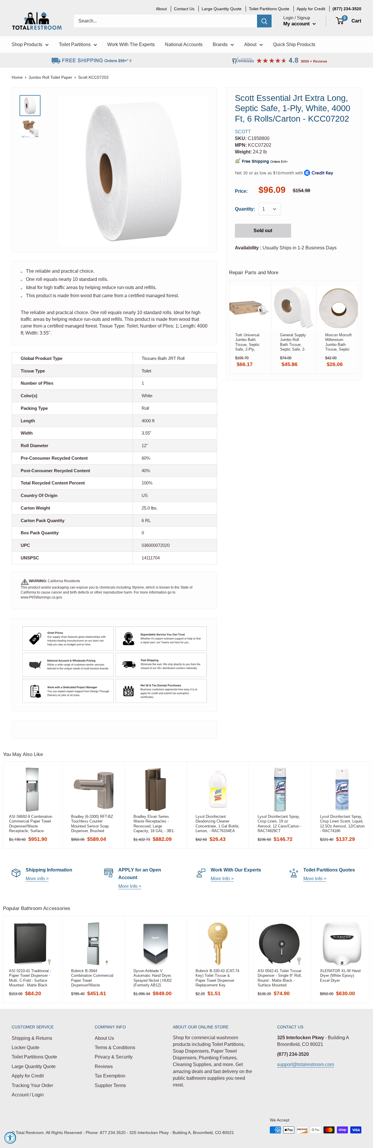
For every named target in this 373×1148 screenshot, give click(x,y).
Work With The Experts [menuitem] (131, 44)
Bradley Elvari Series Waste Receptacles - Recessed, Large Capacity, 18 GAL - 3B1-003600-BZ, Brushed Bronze (154, 823)
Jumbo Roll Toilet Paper (50, 77)
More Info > (129, 886)
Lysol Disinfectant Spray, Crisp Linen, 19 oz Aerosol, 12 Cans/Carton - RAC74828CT (279, 823)
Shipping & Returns (32, 1038)
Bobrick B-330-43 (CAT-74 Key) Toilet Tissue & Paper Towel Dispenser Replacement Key (217, 978)
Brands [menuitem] (220, 44)
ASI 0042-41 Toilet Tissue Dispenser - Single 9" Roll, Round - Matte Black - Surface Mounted (280, 978)
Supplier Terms (110, 1085)
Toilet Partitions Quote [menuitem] (269, 8)
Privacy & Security (114, 1056)
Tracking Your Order (32, 1085)
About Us (104, 1038)
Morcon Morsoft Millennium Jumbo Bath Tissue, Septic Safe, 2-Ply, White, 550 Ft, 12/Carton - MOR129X (338, 342)
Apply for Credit (28, 1075)
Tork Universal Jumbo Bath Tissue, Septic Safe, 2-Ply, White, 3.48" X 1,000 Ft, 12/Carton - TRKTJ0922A (247, 342)
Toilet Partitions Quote (34, 1056)
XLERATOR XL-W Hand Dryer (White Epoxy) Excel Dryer (340, 976)
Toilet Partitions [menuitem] (75, 44)
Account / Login (28, 1094)
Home (17, 77)
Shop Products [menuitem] (27, 44)
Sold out (263, 230)
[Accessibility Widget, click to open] (10, 1138)
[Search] (264, 21)
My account (297, 24)
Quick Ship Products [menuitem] (294, 44)
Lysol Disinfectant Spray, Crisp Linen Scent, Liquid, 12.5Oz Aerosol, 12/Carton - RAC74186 (342, 823)
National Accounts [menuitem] (184, 44)
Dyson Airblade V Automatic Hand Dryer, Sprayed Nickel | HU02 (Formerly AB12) (152, 978)
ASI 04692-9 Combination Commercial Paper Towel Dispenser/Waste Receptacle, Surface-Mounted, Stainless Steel (30, 823)
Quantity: (245, 208)
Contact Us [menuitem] (184, 8)
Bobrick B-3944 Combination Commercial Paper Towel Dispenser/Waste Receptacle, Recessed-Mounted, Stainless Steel (92, 978)
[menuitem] (346, 8)
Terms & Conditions (115, 1047)
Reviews (104, 1066)
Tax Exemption (110, 1075)
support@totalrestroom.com (305, 1064)
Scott (243, 131)
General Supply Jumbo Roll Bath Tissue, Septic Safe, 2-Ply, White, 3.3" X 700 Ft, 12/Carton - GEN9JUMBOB (293, 342)
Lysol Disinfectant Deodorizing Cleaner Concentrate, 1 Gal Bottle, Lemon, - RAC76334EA (218, 823)
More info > (37, 878)
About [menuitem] (161, 8)
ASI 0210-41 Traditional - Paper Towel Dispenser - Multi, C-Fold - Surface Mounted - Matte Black (30, 978)
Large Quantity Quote (34, 1066)
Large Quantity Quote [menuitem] (222, 8)
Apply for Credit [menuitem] (311, 8)
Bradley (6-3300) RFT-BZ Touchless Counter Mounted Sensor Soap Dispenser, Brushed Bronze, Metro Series (92, 823)
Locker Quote (25, 1047)
